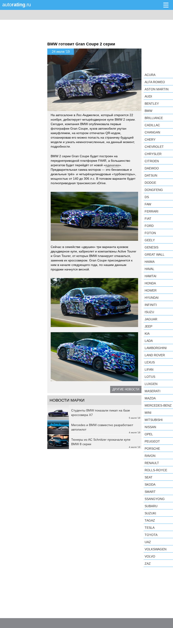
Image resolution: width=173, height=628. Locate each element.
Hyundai (152, 297)
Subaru (151, 506)
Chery (150, 139)
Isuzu (149, 312)
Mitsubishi (154, 420)
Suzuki (150, 513)
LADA (149, 341)
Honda (150, 283)
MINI (148, 412)
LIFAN (149, 369)
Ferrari (151, 211)
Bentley (152, 103)
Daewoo (152, 168)
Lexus (150, 362)
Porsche (152, 448)
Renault (152, 463)
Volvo (150, 556)
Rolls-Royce (156, 470)
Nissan (150, 427)
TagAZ (150, 520)
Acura (150, 75)
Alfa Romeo (155, 82)
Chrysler (153, 154)
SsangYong (155, 499)
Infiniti (151, 305)
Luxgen (151, 384)
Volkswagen (155, 549)
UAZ (148, 542)
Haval (149, 269)
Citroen (152, 161)
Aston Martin (156, 89)
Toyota (151, 535)
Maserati (152, 391)
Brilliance (154, 118)
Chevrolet (154, 146)
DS (147, 197)
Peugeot (152, 441)
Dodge (150, 182)
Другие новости (125, 389)
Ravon (150, 456)
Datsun (151, 175)
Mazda (150, 398)
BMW (148, 111)
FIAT (148, 218)
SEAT (149, 477)
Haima (150, 261)
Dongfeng (154, 190)
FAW (148, 204)
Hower (151, 290)
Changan (152, 132)
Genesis (151, 247)
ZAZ (148, 563)
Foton (150, 233)
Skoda (150, 484)
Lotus (150, 376)
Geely (150, 240)
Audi (148, 96)
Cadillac (152, 125)
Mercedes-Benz (158, 405)
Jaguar (151, 319)
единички (112, 165)
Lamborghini (156, 348)
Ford (149, 226)
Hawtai (150, 276)
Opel (149, 434)
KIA (147, 333)
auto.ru (16, 4)
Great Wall (154, 254)
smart (150, 491)
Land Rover (155, 355)
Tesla (150, 527)
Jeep (148, 326)
